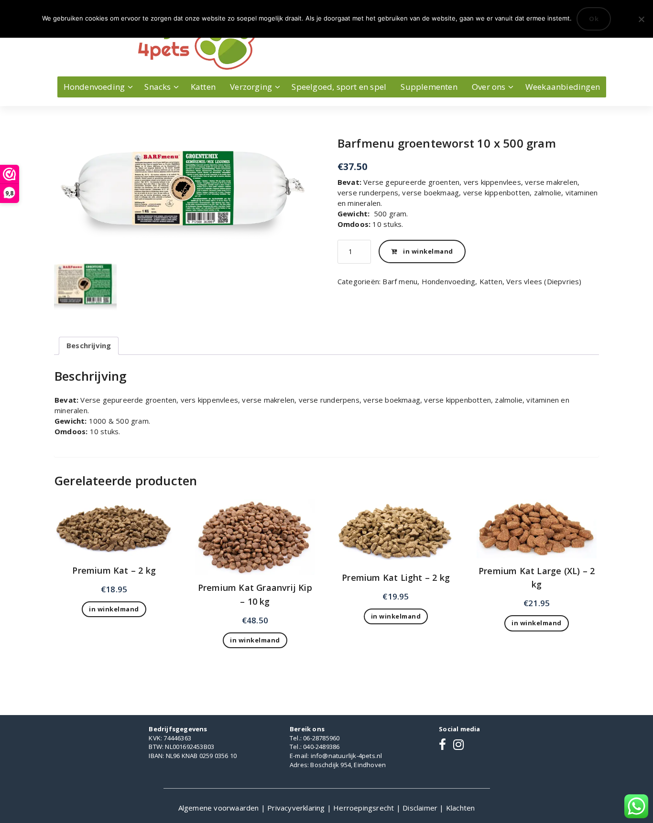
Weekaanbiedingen (562, 86)
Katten (203, 86)
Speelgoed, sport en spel (339, 86)
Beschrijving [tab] (88, 345)
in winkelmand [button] (114, 609)
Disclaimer (421, 807)
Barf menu (399, 281)
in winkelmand (428, 251)
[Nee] (641, 19)
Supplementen (429, 86)
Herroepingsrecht (364, 807)
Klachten (460, 807)
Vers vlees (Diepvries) (543, 281)
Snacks (157, 86)
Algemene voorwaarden (219, 807)
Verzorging (251, 86)
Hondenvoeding (94, 86)
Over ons (489, 86)
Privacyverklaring (297, 807)
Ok (594, 18)
